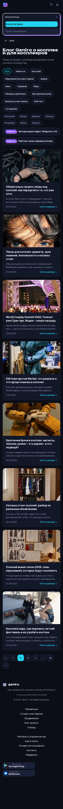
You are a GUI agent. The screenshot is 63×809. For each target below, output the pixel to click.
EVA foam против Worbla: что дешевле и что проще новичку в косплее (31, 380)
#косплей (10, 116)
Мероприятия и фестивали (19, 78)
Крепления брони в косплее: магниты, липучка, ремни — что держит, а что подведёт (30, 444)
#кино (23, 122)
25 (50, 657)
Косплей (36, 71)
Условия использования (31, 745)
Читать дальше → (48, 206)
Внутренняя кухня (41, 93)
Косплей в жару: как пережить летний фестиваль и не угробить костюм (30, 630)
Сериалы (22, 86)
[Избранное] (51, 5)
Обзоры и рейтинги (15, 93)
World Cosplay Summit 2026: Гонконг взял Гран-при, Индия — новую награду (31, 318)
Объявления (31, 709)
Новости (20, 71)
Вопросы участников (16, 101)
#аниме (36, 116)
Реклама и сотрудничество (31, 736)
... (43, 657)
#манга (36, 122)
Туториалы (11, 108)
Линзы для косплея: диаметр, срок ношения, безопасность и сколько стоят (28, 255)
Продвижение (31, 718)
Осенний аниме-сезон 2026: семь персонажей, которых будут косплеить (31, 568)
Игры (36, 86)
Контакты (32, 750)
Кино (7, 86)
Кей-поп (38, 101)
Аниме (44, 78)
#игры (23, 116)
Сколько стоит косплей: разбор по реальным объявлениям (28, 507)
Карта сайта (31, 741)
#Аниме (49, 116)
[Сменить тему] (57, 5)
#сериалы (10, 122)
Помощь (31, 727)
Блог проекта (31, 722)
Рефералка (31, 754)
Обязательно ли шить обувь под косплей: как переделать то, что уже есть (30, 190)
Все (7, 71)
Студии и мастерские (31, 713)
